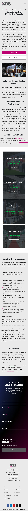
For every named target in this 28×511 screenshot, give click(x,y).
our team (12, 366)
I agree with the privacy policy (10, 445)
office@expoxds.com (14, 476)
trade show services (19, 138)
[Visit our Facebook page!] (8, 505)
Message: (5, 428)
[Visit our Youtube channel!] (14, 505)
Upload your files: (7, 439)
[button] (24, 4)
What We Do (8, 9)
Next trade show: (7, 421)
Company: (5, 408)
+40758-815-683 (14, 474)
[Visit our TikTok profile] (17, 505)
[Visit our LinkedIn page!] (11, 505)
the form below (10, 371)
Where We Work (23, 142)
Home (3, 9)
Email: (4, 415)
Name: (4, 401)
